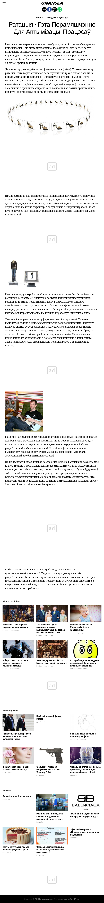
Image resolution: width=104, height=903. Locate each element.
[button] (4, 3)
